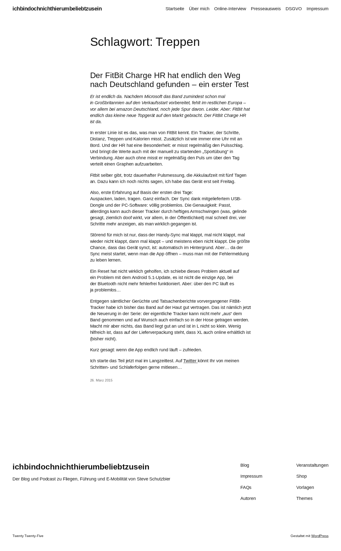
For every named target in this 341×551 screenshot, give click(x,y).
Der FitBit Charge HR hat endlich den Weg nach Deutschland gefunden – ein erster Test (169, 80)
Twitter (190, 360)
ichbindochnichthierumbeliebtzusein (57, 8)
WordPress (320, 536)
